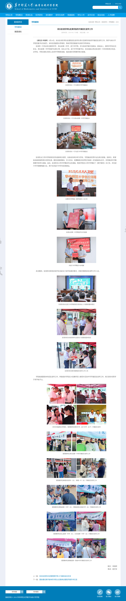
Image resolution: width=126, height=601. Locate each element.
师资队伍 (29, 15)
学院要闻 (18, 27)
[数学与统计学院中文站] (31, 6)
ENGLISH (118, 4)
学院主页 (9, 15)
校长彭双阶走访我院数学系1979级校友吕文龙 (55, 576)
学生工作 (81, 15)
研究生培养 (60, 15)
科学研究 (39, 15)
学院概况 (19, 15)
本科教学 (49, 15)
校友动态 (101, 15)
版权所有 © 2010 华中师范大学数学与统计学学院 (22, 597)
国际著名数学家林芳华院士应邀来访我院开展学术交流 (58, 579)
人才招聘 (111, 15)
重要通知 (18, 32)
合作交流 (91, 15)
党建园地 (71, 15)
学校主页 (108, 4)
